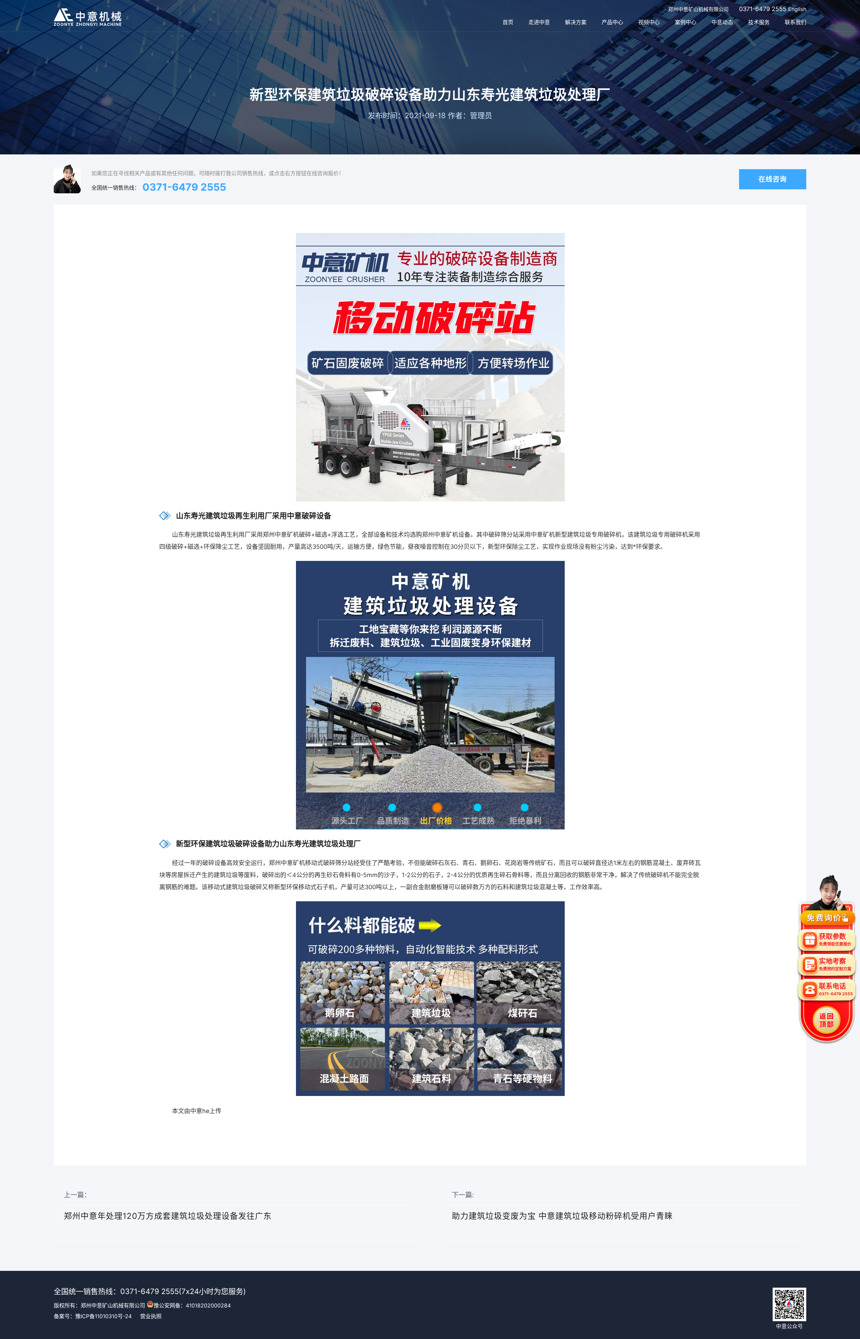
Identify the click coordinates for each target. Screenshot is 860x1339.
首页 (508, 22)
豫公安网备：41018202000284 (192, 1305)
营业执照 (151, 1316)
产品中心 (612, 22)
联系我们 (795, 22)
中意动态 (722, 22)
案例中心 (685, 22)
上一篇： (168, 1206)
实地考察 (835, 964)
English (797, 9)
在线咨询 (773, 179)
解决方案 (576, 22)
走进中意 (539, 22)
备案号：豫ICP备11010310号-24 (93, 1316)
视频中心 (649, 22)
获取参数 (835, 939)
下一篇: (562, 1206)
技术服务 (759, 22)
